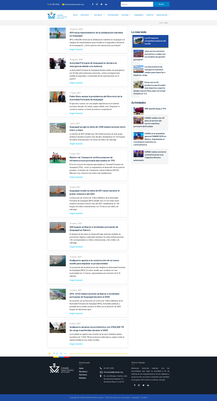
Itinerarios (138, 15)
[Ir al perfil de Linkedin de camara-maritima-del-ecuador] (106, 4)
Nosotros (85, 15)
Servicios (83, 374)
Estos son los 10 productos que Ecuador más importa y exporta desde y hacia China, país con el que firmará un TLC (149, 88)
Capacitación (161, 15)
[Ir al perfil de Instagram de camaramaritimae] (97, 4)
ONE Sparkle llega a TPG (155, 108)
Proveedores (113, 15)
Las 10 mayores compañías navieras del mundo (155, 41)
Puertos (149, 15)
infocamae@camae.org (113, 372)
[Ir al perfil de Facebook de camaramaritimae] (92, 4)
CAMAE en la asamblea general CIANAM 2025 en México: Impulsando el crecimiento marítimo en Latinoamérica (149, 139)
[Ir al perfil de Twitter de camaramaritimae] (101, 4)
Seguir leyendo (76, 49)
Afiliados (98, 15)
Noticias (125, 15)
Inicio (75, 15)
